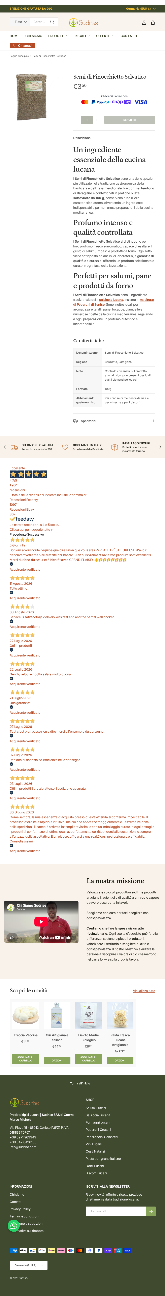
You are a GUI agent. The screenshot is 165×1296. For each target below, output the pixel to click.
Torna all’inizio (80, 1083)
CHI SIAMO (33, 36)
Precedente (18, 534)
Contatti (15, 1202)
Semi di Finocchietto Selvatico (49, 56)
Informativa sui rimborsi (27, 1231)
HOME (14, 36)
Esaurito (129, 119)
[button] (152, 22)
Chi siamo (17, 1194)
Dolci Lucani (95, 1166)
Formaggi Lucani (98, 1122)
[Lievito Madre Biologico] (88, 1015)
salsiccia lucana (111, 300)
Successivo (35, 534)
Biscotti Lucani (96, 1173)
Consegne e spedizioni (26, 1223)
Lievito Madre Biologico (88, 1037)
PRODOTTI (56, 36)
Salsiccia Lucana (98, 1115)
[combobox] (34, 22)
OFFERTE (103, 36)
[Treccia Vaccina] (25, 1015)
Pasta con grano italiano (103, 1159)
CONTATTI (129, 36)
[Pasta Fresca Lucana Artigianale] (120, 1015)
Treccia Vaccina (26, 1035)
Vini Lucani (94, 1144)
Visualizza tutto (144, 991)
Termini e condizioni (24, 1216)
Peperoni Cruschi (98, 1130)
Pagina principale (19, 56)
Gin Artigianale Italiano (57, 1037)
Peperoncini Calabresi (102, 1137)
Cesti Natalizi (95, 1151)
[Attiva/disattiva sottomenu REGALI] (88, 35)
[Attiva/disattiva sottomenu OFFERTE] (113, 35)
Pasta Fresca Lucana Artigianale (120, 1040)
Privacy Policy (20, 1209)
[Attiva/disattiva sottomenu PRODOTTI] (67, 35)
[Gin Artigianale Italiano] (57, 1015)
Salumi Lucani (96, 1108)
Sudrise (23, 1277)
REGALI (80, 36)
